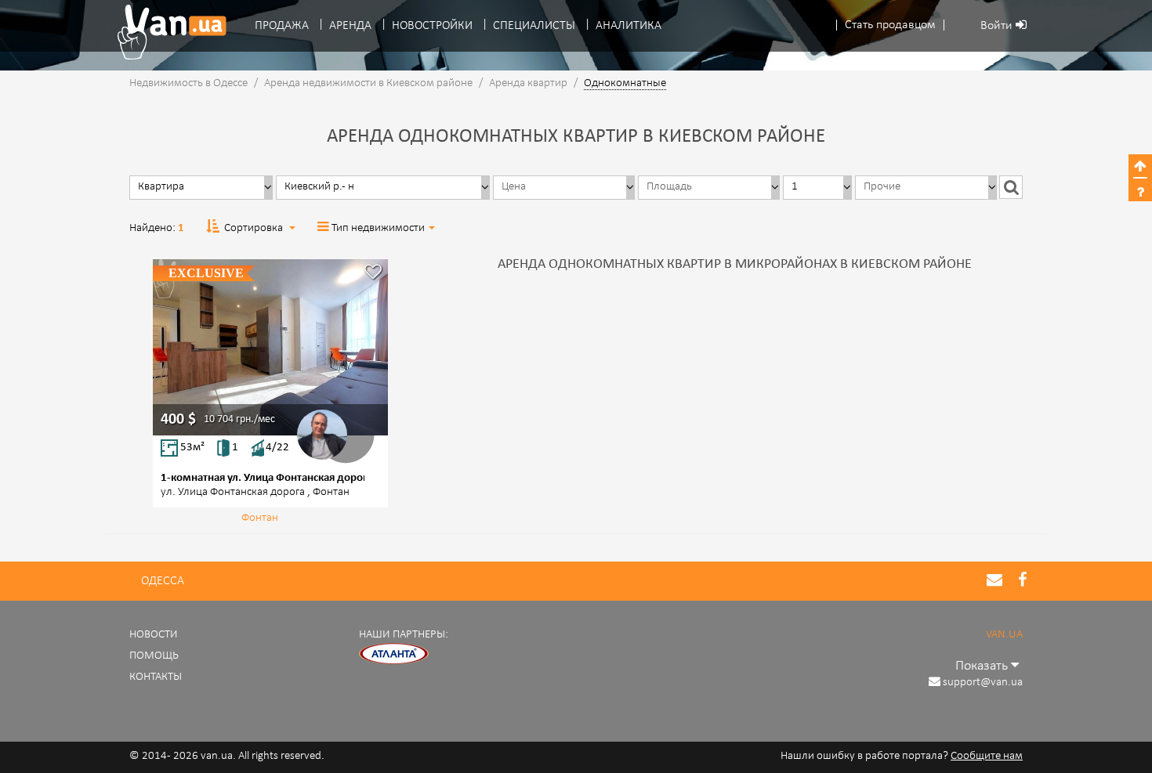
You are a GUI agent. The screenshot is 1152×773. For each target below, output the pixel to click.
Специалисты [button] (534, 26)
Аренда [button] (350, 26)
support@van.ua (983, 682)
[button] (890, 25)
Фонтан (259, 518)
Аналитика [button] (628, 26)
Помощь (154, 656)
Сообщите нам (987, 756)
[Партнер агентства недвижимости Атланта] (394, 653)
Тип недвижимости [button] (378, 228)
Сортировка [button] (253, 228)
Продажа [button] (282, 26)
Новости (153, 635)
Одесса (162, 581)
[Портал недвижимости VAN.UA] (166, 32)
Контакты (155, 677)
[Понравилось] (373, 273)
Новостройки (432, 26)
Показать (983, 666)
